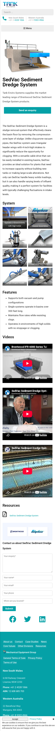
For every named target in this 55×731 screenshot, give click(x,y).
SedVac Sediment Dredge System (24, 515)
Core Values (9, 646)
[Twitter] (27, 619)
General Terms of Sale (14, 658)
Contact (19, 641)
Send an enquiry (27, 110)
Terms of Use (9, 662)
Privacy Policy (35, 658)
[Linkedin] (42, 619)
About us (7, 641)
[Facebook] (13, 619)
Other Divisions (25, 646)
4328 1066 (16, 20)
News (44, 641)
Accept (15, 719)
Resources (41, 646)
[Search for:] (25, 12)
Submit (9, 608)
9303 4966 (36, 20)
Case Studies (31, 641)
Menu (28, 28)
